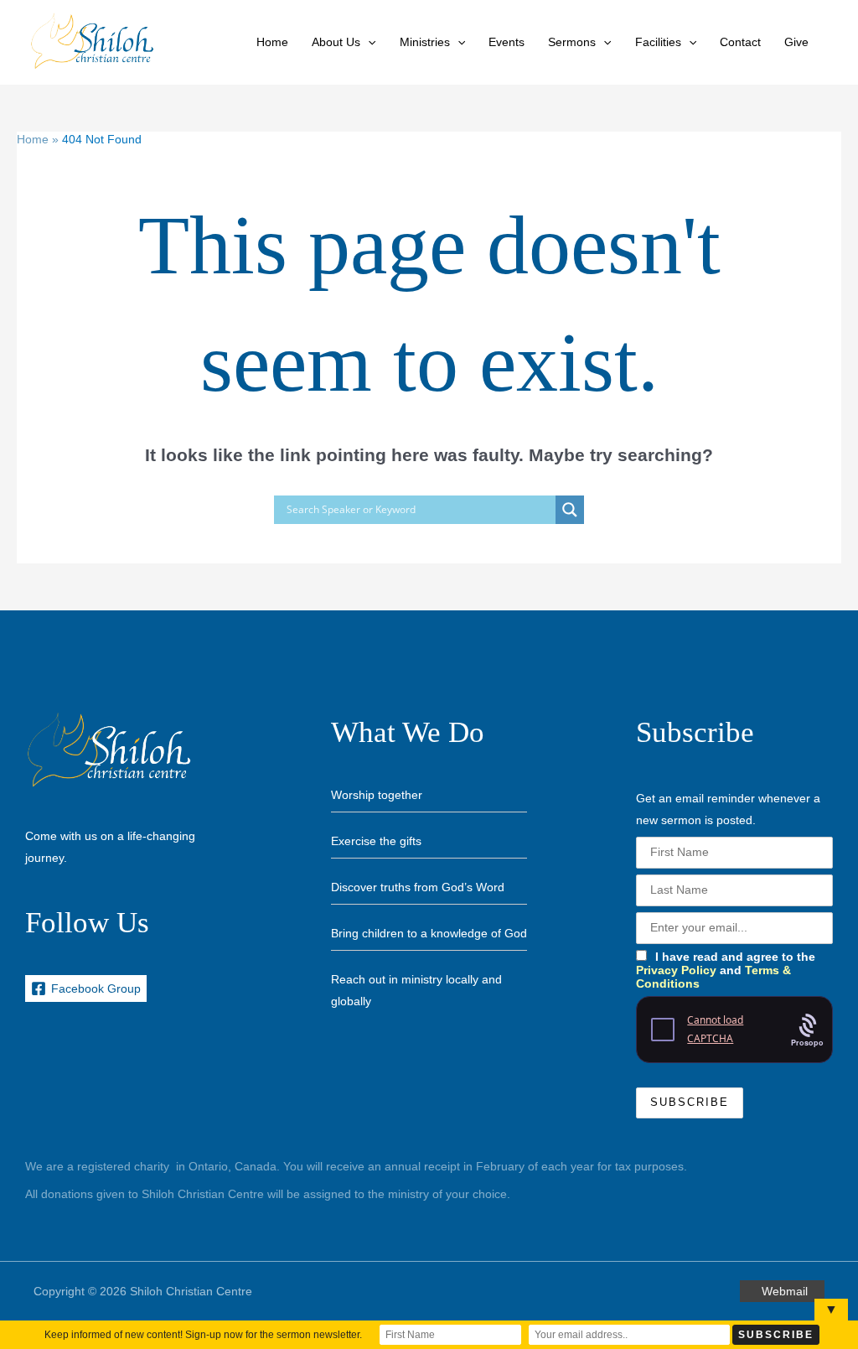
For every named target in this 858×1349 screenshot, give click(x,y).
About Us (336, 42)
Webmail (785, 1291)
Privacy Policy (676, 970)
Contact (740, 42)
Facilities (658, 42)
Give (796, 42)
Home (272, 42)
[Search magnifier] (570, 509)
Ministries (425, 42)
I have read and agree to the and (725, 970)
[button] (367, 42)
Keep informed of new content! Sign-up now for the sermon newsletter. (203, 1335)
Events (506, 42)
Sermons (572, 42)
